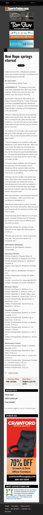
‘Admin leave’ (9, 394)
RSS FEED (8, 512)
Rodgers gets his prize (29, 382)
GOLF (7, 509)
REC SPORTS (15, 509)
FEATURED (14, 506)
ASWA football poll (11, 398)
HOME (7, 506)
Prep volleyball (10, 402)
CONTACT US (25, 509)
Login (33, 408)
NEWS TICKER (13, 373)
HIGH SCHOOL (25, 506)
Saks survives (11, 381)
